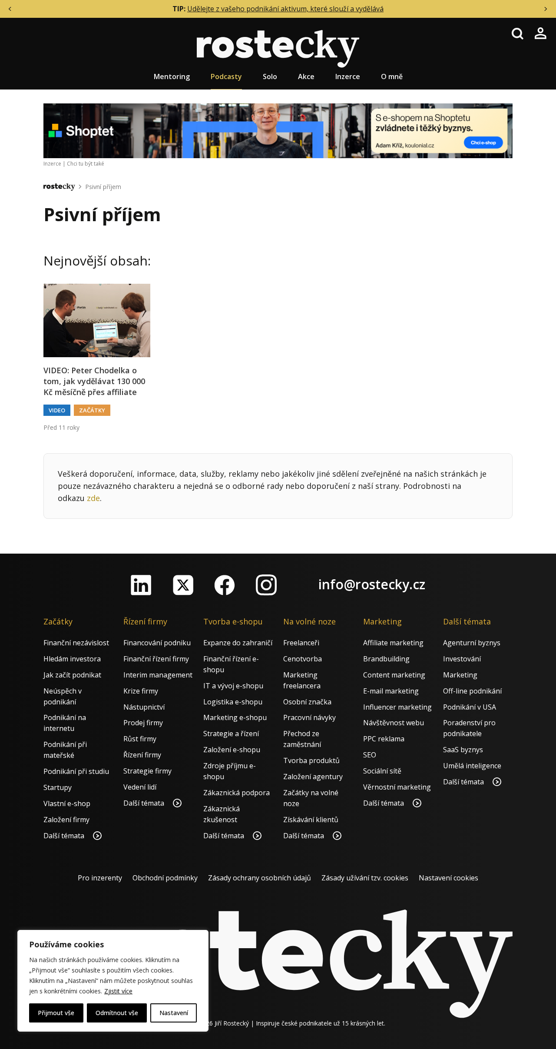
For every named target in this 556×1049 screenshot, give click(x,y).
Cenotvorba (302, 659)
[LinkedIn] (141, 584)
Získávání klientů (310, 819)
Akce (306, 76)
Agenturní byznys (471, 642)
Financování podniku (157, 642)
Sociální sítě (382, 771)
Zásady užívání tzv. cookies (364, 878)
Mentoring (172, 76)
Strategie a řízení (231, 733)
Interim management (157, 675)
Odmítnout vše (117, 1013)
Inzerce (347, 76)
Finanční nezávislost (76, 642)
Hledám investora (72, 659)
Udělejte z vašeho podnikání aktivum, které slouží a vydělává (285, 8)
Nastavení (173, 1013)
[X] (182, 584)
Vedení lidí (139, 787)
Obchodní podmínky (165, 878)
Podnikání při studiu (76, 771)
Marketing (460, 675)
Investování (462, 659)
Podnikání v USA (469, 707)
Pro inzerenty (100, 878)
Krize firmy (140, 691)
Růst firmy (139, 739)
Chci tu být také (85, 163)
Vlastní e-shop (66, 803)
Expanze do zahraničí (237, 642)
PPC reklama (383, 739)
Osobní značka (307, 702)
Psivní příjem (103, 187)
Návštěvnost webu (393, 722)
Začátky (92, 410)
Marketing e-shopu (235, 717)
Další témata (64, 835)
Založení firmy (66, 819)
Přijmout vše (56, 1013)
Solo (270, 76)
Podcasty (226, 76)
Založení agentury (313, 776)
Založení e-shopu (231, 749)
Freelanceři (301, 642)
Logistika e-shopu (232, 702)
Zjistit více (118, 991)
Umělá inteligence (472, 765)
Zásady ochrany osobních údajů (259, 878)
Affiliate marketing (393, 642)
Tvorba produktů (311, 760)
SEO (369, 755)
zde (93, 498)
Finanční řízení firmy (156, 659)
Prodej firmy (143, 722)
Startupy (57, 787)
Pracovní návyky (309, 717)
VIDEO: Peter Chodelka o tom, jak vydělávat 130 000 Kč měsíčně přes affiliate (94, 381)
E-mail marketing (391, 691)
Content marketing (394, 675)
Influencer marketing (397, 707)
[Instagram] (266, 584)
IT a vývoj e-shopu (233, 685)
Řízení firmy (142, 755)
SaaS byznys (463, 749)
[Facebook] (224, 584)
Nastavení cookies (448, 878)
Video (57, 410)
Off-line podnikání (472, 691)
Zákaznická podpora (236, 792)
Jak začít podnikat (72, 675)
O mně (392, 76)
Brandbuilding (386, 659)
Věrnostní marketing (397, 787)
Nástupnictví (144, 707)
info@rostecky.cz (371, 584)
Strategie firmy (147, 771)
